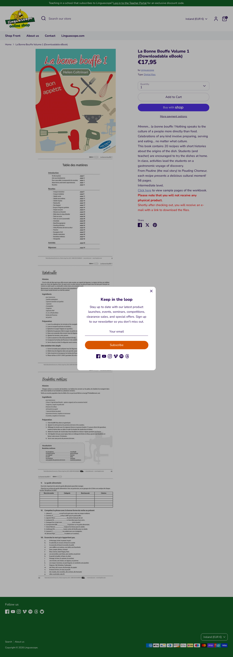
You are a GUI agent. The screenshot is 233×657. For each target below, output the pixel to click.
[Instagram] (110, 356)
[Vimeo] (116, 356)
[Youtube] (104, 356)
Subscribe (116, 345)
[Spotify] (121, 356)
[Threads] (127, 356)
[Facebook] (98, 356)
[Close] (151, 291)
